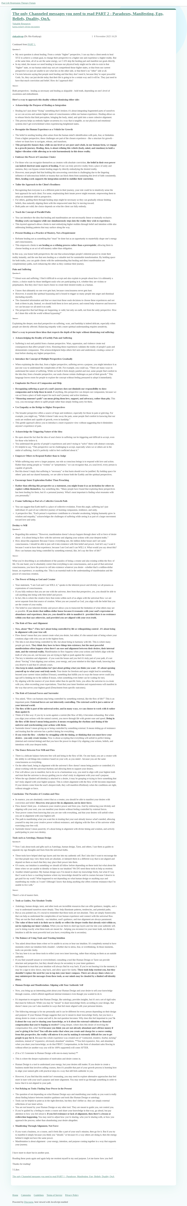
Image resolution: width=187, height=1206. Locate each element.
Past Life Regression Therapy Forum (18, 3)
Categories (26, 1195)
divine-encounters (32, 27)
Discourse (28, 1202)
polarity (21, 27)
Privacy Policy (72, 1195)
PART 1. (32, 44)
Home (15, 1195)
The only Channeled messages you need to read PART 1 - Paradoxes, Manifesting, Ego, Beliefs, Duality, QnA (63, 1176)
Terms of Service (54, 1195)
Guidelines (39, 1195)
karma (15, 27)
